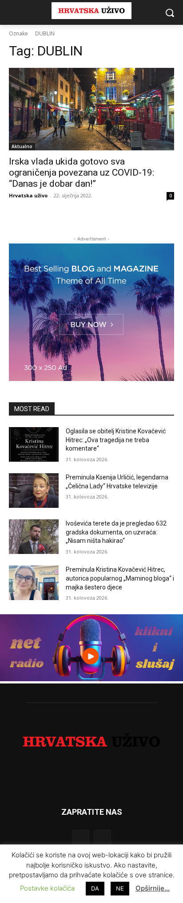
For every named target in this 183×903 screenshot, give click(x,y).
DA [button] (95, 888)
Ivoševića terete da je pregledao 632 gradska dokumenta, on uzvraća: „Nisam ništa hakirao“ (116, 532)
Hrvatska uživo (28, 195)
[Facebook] (80, 838)
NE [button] (120, 888)
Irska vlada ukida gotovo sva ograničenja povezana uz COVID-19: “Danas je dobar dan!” (81, 172)
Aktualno (22, 146)
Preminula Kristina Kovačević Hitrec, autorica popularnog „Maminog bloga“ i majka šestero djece (120, 578)
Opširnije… (152, 888)
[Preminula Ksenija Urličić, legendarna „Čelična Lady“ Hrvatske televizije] (34, 490)
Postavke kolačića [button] (47, 888)
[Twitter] (102, 838)
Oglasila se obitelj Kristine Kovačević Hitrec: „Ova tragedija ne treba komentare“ (116, 440)
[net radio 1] (91, 679)
